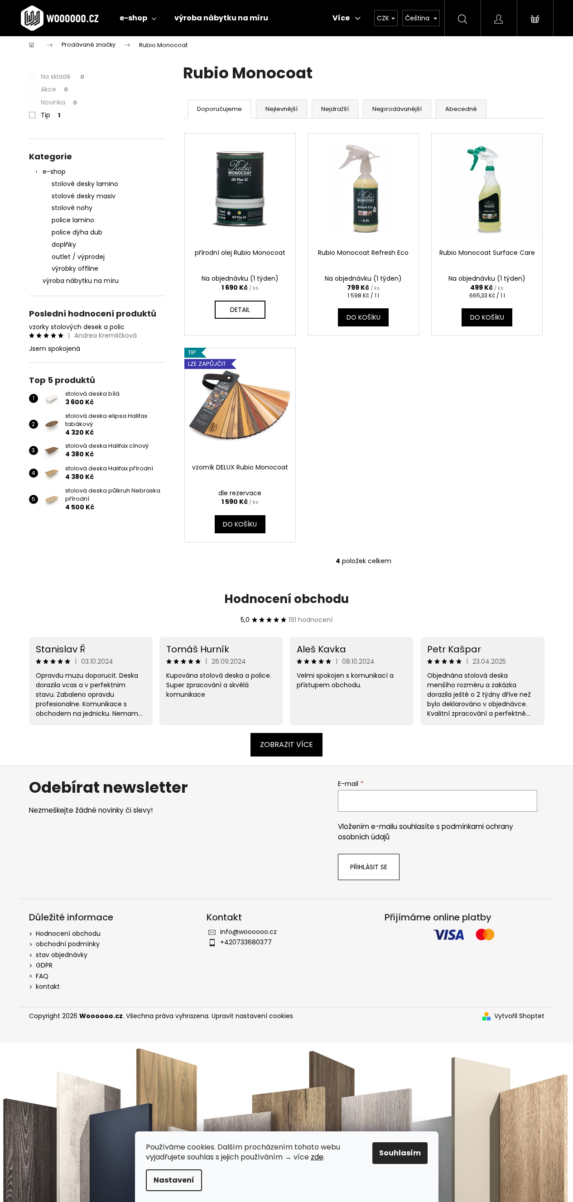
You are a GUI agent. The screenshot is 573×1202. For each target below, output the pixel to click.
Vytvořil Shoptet (519, 1016)
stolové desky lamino (85, 183)
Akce (54, 89)
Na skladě (62, 76)
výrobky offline (75, 268)
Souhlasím (400, 1153)
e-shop (54, 171)
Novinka (59, 102)
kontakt (48, 986)
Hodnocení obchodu (286, 599)
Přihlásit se (368, 867)
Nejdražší (335, 109)
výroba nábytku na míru (81, 280)
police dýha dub (77, 232)
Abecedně (461, 109)
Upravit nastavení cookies (252, 1015)
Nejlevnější (281, 109)
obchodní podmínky (68, 943)
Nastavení (174, 1180)
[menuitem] (138, 18)
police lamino (73, 220)
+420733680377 (246, 942)
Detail (240, 309)
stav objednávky (61, 954)
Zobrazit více (286, 744)
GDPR (44, 965)
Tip (50, 115)
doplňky (64, 244)
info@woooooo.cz (248, 931)
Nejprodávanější (397, 109)
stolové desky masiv (84, 196)
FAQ (42, 976)
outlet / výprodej (78, 256)
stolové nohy (72, 207)
